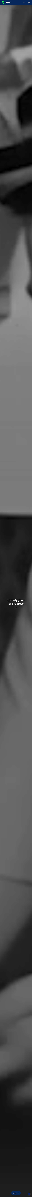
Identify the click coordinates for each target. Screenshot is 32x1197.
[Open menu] (29, 2)
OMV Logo (5, 2)
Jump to (15, 1193)
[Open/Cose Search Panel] (24, 2)
